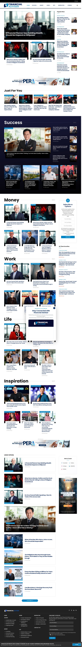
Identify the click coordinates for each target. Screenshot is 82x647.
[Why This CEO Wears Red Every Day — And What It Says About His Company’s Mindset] (55, 99)
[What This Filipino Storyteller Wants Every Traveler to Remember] (30, 417)
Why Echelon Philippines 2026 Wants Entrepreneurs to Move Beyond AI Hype (68, 183)
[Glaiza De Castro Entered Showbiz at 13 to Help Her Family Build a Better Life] (47, 298)
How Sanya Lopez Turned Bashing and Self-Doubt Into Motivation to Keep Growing (12, 425)
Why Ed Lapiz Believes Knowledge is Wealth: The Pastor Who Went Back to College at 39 (43, 343)
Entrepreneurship (60, 26)
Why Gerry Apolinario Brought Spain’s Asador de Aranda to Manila (60, 148)
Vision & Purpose (25, 411)
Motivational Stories (68, 95)
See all (53, 199)
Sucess (6, 617)
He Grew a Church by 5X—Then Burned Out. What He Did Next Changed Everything (67, 273)
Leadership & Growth (63, 269)
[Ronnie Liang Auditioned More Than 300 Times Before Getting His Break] (43, 394)
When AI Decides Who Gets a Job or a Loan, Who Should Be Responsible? (11, 183)
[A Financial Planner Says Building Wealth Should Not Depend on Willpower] (29, 25)
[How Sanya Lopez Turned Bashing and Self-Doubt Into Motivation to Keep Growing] (12, 417)
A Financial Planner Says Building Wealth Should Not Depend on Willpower (24, 34)
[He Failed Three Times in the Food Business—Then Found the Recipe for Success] (74, 56)
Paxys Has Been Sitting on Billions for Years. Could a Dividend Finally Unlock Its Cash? (39, 572)
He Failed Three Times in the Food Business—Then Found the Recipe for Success (63, 56)
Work (48, 5)
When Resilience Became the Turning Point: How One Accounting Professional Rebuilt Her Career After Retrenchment (47, 427)
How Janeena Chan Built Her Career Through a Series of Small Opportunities (12, 308)
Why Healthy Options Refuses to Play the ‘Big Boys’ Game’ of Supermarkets (63, 20)
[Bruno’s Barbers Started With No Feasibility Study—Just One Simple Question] (73, 139)
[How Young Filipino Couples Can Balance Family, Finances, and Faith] (12, 357)
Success (34, 5)
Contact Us (37, 627)
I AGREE (76, 644)
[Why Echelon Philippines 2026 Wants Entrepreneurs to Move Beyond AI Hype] (68, 173)
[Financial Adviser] (13, 5)
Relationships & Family (9, 324)
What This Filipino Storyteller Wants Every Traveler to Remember (29, 425)
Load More (29, 600)
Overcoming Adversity (9, 411)
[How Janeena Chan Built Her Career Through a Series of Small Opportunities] (12, 298)
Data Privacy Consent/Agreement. (68, 645)
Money (41, 5)
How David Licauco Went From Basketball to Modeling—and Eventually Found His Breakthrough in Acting (43, 283)
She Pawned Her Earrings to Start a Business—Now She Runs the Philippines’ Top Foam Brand (68, 263)
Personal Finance (26, 230)
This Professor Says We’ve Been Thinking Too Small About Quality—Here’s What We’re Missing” (27, 154)
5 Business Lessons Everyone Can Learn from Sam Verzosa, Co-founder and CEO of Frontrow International (63, 67)
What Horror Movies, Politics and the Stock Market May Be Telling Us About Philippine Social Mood (16, 61)
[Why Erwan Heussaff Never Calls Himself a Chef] (30, 357)
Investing (8, 42)
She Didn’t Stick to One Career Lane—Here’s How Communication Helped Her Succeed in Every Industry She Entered (47, 369)
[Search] (77, 5)
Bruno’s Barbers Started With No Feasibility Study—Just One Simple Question (60, 138)
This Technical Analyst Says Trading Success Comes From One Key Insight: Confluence (67, 292)
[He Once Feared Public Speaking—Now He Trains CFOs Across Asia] (42, 51)
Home (28, 5)
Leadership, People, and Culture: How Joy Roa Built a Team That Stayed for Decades (49, 183)
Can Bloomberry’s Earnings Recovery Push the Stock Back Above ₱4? (38, 588)
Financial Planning (9, 204)
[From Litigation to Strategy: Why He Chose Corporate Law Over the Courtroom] (40, 99)
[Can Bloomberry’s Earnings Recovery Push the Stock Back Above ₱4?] (13, 589)
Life (54, 5)
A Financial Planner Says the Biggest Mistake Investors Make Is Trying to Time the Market (47, 248)
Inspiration (61, 5)
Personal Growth (53, 95)
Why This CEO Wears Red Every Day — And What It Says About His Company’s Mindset (55, 107)
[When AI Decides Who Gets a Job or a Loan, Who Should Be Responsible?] (12, 173)
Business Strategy (61, 15)
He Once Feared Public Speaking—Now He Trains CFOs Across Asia (42, 60)
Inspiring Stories (62, 260)
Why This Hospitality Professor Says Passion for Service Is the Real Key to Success (67, 254)
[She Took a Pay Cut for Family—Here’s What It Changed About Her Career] (16, 332)
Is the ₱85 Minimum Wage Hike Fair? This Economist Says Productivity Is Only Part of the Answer (29, 248)
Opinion (70, 5)
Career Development (36, 42)
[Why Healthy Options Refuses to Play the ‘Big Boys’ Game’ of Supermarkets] (74, 20)
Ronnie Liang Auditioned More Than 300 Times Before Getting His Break (42, 404)
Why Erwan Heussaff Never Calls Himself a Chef (29, 366)
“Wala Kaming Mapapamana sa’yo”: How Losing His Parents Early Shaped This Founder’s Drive (69, 108)
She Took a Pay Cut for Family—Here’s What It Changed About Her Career (16, 342)
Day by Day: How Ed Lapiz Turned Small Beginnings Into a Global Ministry (67, 283)
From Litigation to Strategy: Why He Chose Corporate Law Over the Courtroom (40, 107)
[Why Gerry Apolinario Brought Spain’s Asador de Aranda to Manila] (73, 148)
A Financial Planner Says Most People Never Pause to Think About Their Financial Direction (12, 248)
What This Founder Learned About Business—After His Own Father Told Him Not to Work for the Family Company (63, 31)
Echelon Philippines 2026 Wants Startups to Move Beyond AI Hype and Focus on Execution (60, 157)
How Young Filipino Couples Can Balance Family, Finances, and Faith (12, 367)
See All (74, 122)
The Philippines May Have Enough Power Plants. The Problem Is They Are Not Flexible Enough (30, 184)
